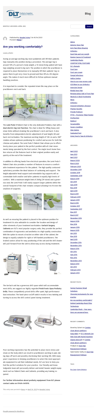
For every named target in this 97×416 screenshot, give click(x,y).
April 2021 (73, 157)
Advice (72, 42)
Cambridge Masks (76, 60)
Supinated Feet (75, 133)
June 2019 (73, 185)
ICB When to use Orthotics (80, 84)
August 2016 (74, 221)
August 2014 (74, 249)
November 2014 (76, 245)
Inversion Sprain (76, 87)
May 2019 (73, 188)
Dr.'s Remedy (75, 66)
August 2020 (75, 160)
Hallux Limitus (75, 78)
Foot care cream (76, 72)
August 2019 (74, 179)
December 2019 (76, 170)
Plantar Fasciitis (76, 109)
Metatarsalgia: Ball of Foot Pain (82, 94)
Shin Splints (74, 130)
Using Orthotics (82, 369)
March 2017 (74, 215)
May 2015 (73, 236)
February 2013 (75, 270)
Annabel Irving (25, 37)
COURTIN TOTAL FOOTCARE (80, 63)
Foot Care (74, 69)
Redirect (73, 121)
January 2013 (75, 273)
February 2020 (75, 166)
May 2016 (73, 224)
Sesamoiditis (75, 124)
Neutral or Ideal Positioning (80, 97)
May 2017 (73, 212)
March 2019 (74, 194)
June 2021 (73, 154)
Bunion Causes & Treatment (80, 57)
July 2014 (73, 252)
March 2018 (74, 203)
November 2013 (76, 261)
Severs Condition (76, 127)
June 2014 (73, 255)
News (19, 40)
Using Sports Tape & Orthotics (81, 136)
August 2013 (74, 264)
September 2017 (76, 209)
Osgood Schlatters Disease (80, 106)
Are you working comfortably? (23, 46)
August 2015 (74, 230)
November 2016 (76, 218)
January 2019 (75, 200)
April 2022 (74, 151)
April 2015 (73, 239)
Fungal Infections (76, 75)
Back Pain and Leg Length (79, 54)
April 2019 (73, 191)
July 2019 (73, 182)
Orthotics (73, 103)
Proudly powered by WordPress (13, 411)
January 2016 (75, 227)
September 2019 (76, 176)
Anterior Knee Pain (77, 45)
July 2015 (73, 233)
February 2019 (75, 197)
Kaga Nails (74, 334)
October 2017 (75, 206)
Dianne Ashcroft (76, 340)
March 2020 (74, 163)
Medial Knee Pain (76, 91)
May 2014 (73, 258)
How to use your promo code (81, 81)
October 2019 (75, 173)
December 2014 (76, 242)
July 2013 (73, 267)
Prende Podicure (76, 112)
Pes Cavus (73, 369)
